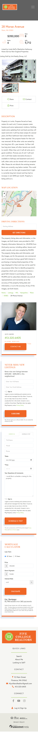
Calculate (15, 591)
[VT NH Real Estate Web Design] (19, 726)
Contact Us (12, 434)
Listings (10, 293)
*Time (6, 465)
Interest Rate (9, 579)
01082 (6, 296)
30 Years (9, 556)
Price (6, 562)
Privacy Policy (20, 405)
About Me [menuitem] (19, 659)
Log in (16, 708)
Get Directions (19, 232)
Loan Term (8, 552)
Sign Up (23, 708)
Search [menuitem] (19, 656)
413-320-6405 (13, 338)
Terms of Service (13, 529)
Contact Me (15, 346)
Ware (32, 293)
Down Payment (9, 570)
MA (17, 293)
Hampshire (24, 293)
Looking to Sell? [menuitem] (19, 662)
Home (4, 293)
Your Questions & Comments (14, 473)
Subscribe (15, 413)
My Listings (8, 341)
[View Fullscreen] (4, 201)
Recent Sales (15, 341)
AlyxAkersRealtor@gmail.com (20, 683)
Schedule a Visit (26, 434)
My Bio (29, 343)
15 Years (17, 556)
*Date (6, 456)
